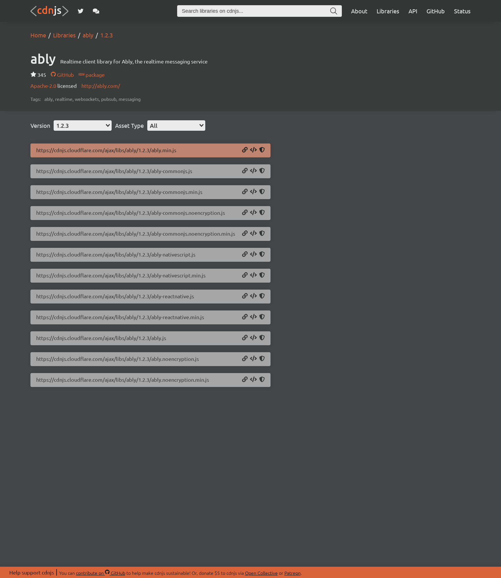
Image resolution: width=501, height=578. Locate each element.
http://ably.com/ (100, 86)
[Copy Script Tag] (253, 150)
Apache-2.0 (43, 86)
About (359, 10)
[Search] (333, 11)
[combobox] (83, 125)
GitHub (435, 10)
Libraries (388, 10)
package (94, 75)
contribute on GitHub (100, 573)
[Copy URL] (245, 150)
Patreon (292, 573)
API (413, 10)
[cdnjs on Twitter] (81, 11)
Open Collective (261, 573)
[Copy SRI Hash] (262, 150)
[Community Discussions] (96, 11)
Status (462, 10)
